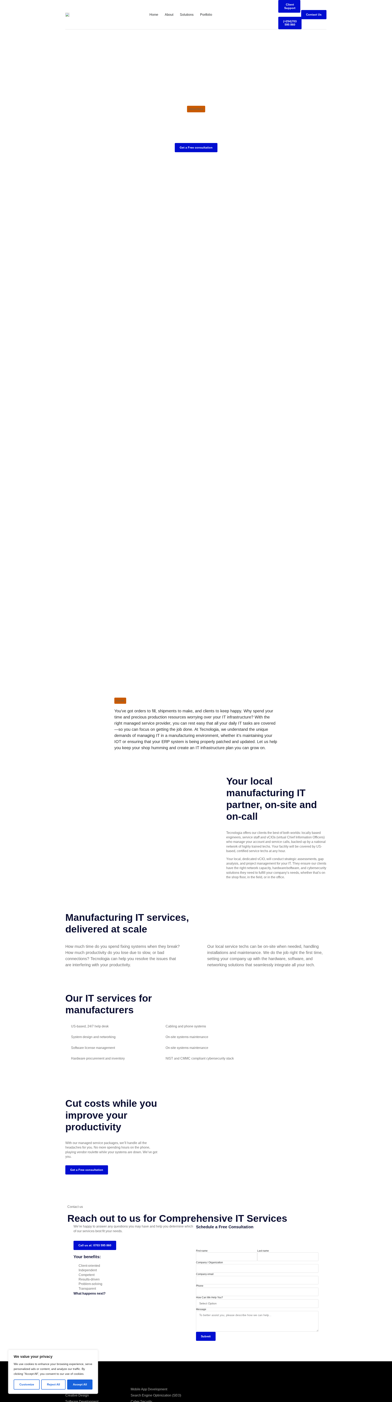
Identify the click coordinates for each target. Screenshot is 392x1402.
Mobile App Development (149, 1389)
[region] (53, 1372)
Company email (205, 1274)
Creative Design (77, 1395)
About (169, 14)
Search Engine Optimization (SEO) (156, 1395)
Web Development (78, 1389)
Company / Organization (209, 1262)
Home (153, 14)
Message (201, 1309)
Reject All (53, 1384)
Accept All (80, 1384)
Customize (26, 1384)
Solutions (187, 14)
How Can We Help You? (209, 1297)
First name (202, 1250)
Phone (199, 1285)
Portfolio (206, 14)
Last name (263, 1250)
